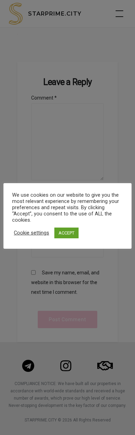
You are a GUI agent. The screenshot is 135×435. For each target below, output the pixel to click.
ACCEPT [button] (66, 233)
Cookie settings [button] (31, 233)
